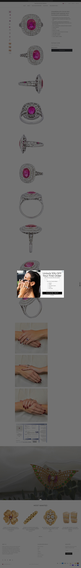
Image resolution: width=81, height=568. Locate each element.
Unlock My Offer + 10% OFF (52, 293)
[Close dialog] (63, 271)
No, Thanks (52, 295)
